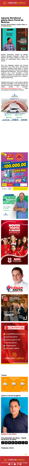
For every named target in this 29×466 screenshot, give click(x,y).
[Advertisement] (14, 137)
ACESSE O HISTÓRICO (8, 434)
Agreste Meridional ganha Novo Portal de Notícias (12, 20)
